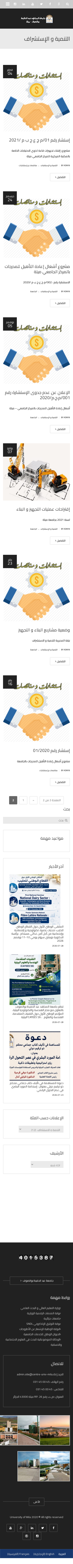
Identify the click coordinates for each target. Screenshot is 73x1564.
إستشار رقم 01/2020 (51, 750)
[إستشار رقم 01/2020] (36, 708)
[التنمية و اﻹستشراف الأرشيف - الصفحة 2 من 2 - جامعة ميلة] (36, 18)
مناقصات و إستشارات (28, 165)
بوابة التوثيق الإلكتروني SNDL (43, 1323)
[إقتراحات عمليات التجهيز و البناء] (36, 472)
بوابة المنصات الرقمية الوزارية (43, 1313)
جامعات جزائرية (52, 1318)
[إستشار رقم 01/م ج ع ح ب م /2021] (36, 98)
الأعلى (36, 1501)
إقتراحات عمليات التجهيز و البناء (43, 509)
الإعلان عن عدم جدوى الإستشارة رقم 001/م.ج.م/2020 (37, 395)
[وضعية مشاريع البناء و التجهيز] (36, 588)
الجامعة (33, 291)
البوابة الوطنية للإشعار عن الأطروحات (39, 1329)
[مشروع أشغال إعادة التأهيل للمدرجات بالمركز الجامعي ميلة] (36, 224)
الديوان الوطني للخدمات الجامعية (42, 1334)
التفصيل (60, 177)
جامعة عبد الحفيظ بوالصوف (37, 1280)
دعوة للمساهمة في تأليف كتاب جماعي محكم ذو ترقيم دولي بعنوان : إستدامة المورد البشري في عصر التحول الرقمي (36, 1086)
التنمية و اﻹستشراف (49, 165)
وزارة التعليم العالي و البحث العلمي (40, 1308)
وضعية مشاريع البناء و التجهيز (44, 630)
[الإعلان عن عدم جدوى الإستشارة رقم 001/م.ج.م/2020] (36, 350)
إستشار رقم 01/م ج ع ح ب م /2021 (39, 140)
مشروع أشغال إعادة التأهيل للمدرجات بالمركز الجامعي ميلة (37, 269)
